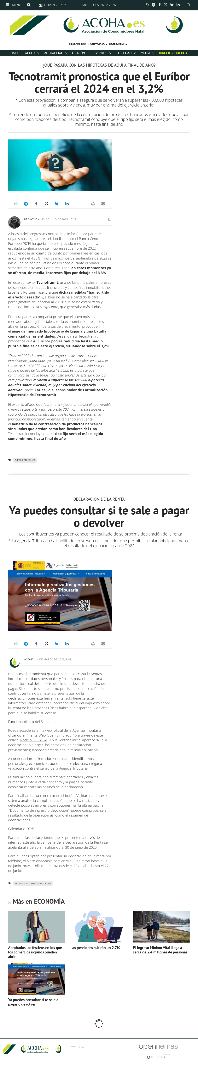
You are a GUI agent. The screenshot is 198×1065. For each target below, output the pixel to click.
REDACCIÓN (32, 219)
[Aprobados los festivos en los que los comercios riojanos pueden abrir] (36, 927)
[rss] (109, 219)
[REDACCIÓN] (14, 222)
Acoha (28, 659)
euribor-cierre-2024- (25, 460)
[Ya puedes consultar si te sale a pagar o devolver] (36, 979)
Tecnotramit (47, 282)
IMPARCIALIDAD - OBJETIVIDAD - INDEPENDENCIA (97, 44)
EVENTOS (101, 53)
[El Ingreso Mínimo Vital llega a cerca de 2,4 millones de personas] (161, 927)
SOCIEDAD (124, 53)
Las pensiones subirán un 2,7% (95, 947)
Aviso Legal (78, 1047)
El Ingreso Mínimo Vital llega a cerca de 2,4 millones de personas (160, 950)
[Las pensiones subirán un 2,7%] (99, 927)
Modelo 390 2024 (33, 740)
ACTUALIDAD (54, 53)
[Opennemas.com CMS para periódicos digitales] (158, 1051)
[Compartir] (148, 5)
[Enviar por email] (103, 203)
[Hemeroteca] (188, 5)
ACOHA (30, 53)
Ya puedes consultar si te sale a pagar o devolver (33, 1002)
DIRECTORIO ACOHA (173, 53)
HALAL (15, 53)
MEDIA (146, 53)
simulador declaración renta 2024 (33, 883)
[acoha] (99, 25)
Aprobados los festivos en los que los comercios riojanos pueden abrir (35, 952)
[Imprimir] (93, 203)
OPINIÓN (79, 53)
